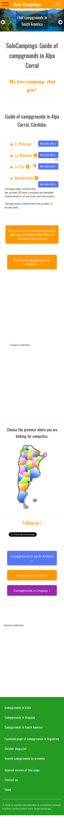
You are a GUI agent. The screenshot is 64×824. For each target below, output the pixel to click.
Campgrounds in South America (24, 727)
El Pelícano (35, 144)
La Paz (35, 166)
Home (8, 789)
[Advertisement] (32, 310)
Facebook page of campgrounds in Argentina (32, 738)
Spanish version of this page (22, 770)
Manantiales (35, 178)
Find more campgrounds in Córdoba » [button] (32, 262)
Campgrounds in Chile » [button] (32, 575)
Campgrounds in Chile (18, 707)
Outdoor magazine (16, 748)
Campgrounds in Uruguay (20, 717)
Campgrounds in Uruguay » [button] (32, 590)
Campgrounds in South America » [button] (32, 558)
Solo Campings (26, 4)
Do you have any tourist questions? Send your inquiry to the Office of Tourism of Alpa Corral (32, 234)
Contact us (11, 779)
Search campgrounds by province (25, 758)
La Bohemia (35, 155)
